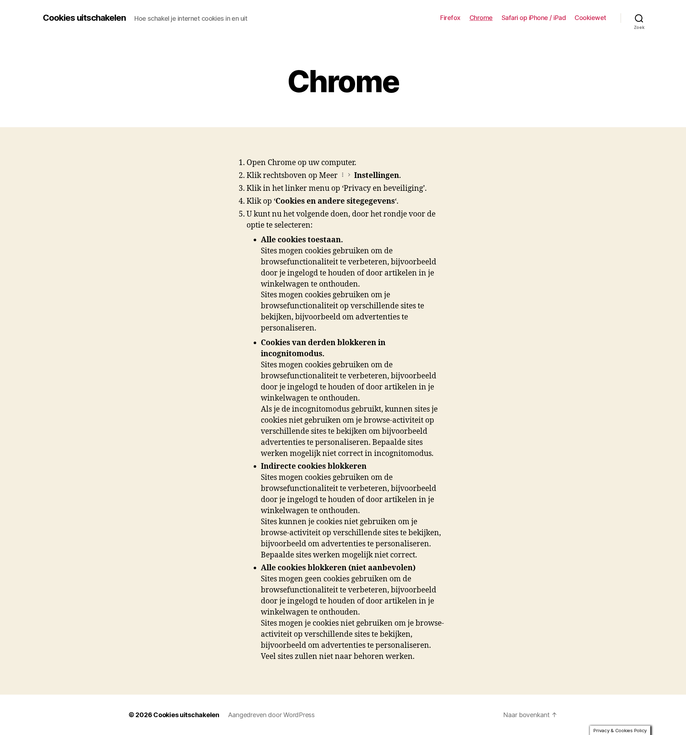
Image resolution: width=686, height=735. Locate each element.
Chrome (481, 17)
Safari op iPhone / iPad (534, 17)
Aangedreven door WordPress (271, 715)
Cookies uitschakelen (84, 18)
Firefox (450, 17)
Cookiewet (590, 17)
